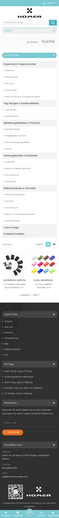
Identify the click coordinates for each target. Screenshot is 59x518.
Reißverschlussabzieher (15, 194)
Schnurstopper (11, 207)
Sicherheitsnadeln (12, 221)
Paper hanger (11, 90)
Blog (6, 343)
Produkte (8, 332)
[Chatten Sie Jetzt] (29, 512)
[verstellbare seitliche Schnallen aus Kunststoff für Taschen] (14, 264)
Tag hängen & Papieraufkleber (21, 103)
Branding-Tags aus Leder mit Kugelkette (23, 388)
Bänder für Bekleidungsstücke (18, 168)
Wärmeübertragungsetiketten (17, 142)
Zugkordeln (10, 162)
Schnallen (9, 201)
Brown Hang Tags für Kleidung (18, 382)
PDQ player (9, 83)
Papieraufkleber (11, 116)
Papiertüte (9, 70)
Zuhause (34, 42)
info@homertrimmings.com (15, 476)
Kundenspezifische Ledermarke (18, 376)
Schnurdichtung (12, 175)
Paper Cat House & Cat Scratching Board (22, 96)
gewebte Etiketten (12, 129)
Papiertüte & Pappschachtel (20, 64)
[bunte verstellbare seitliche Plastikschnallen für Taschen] (43, 264)
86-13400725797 (9, 468)
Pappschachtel (11, 77)
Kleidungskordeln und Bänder (21, 155)
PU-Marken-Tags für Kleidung (18, 393)
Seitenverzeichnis (12, 349)
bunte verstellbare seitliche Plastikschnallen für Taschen (43, 280)
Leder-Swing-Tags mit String (18, 371)
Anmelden (12, 432)
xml (6, 355)
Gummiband (10, 181)
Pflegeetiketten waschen (15, 136)
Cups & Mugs (11, 227)
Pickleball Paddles (14, 234)
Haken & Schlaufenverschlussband (20, 214)
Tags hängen (11, 109)
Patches (8, 149)
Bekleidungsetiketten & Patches (22, 123)
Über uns (8, 327)
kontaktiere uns (11, 338)
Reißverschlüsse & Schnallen (20, 188)
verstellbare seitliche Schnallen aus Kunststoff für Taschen (14, 280)
